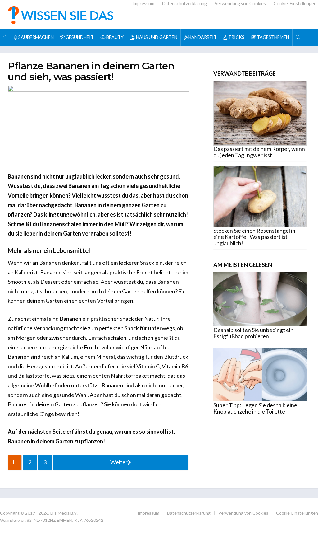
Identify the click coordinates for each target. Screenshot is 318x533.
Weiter (119, 462)
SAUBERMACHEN (35, 37)
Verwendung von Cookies (240, 3)
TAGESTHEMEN (272, 37)
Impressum (143, 3)
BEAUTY (114, 37)
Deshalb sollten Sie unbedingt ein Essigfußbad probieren (253, 332)
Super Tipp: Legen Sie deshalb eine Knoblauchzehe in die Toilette (255, 408)
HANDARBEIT (202, 37)
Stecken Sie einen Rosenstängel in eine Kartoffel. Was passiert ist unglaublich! (254, 236)
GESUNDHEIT (79, 37)
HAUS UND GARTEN (156, 37)
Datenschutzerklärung (184, 3)
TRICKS (235, 37)
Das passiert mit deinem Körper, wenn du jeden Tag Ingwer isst (259, 151)
